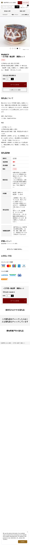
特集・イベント (15, 14)
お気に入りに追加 (15, 90)
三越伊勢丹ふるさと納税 (6, 343)
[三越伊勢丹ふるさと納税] (8, 3)
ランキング (5, 14)
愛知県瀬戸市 (5, 54)
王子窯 (14, 158)
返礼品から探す (7, 11)
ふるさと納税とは (25, 14)
